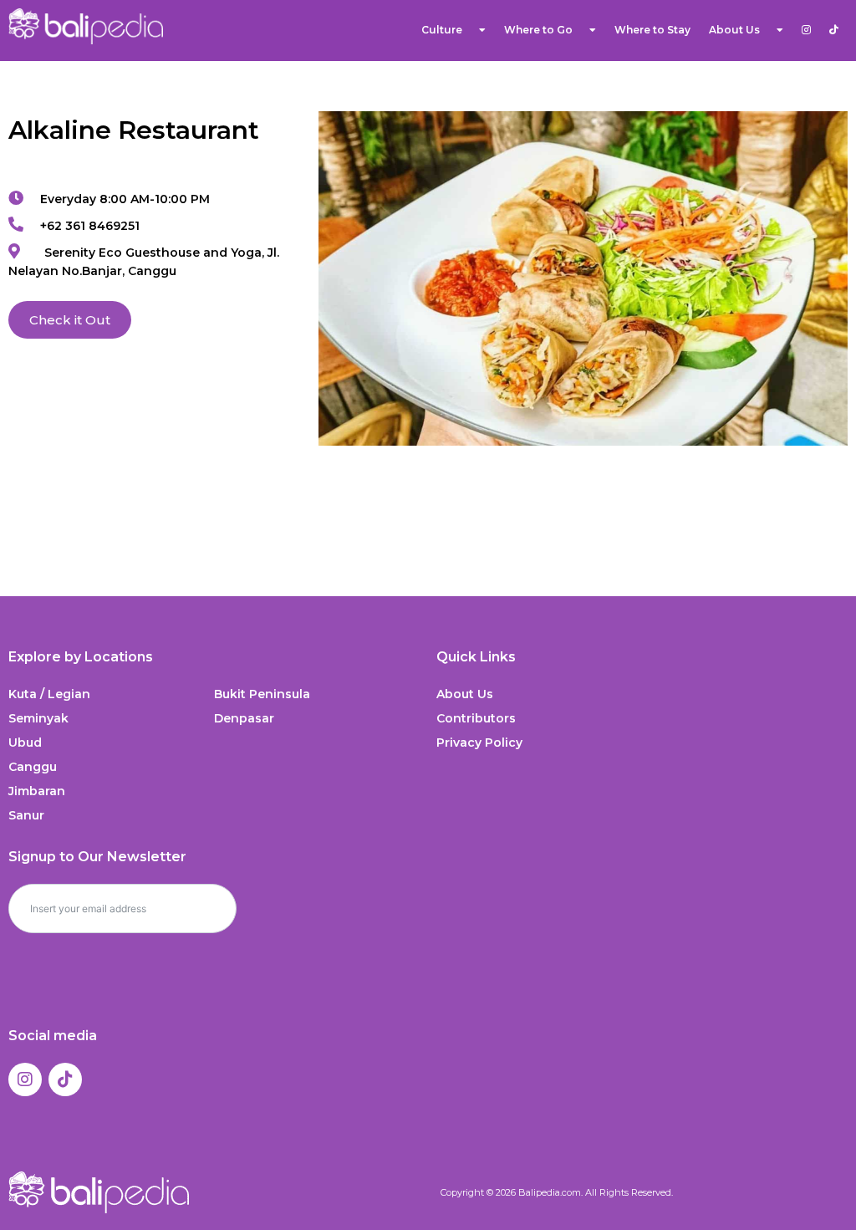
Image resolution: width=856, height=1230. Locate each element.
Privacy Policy (479, 742)
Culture (441, 29)
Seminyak (38, 718)
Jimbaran (36, 791)
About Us (464, 694)
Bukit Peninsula (262, 694)
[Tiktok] (65, 1079)
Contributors (476, 718)
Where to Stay (652, 29)
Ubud (25, 742)
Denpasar (244, 718)
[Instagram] (25, 1079)
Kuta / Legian (49, 694)
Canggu (32, 766)
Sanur (26, 815)
